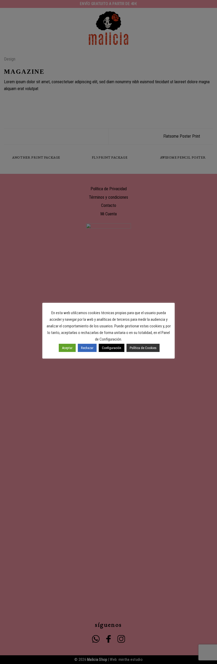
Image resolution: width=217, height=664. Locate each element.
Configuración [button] (111, 348)
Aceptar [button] (67, 348)
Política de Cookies (143, 348)
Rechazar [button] (87, 348)
